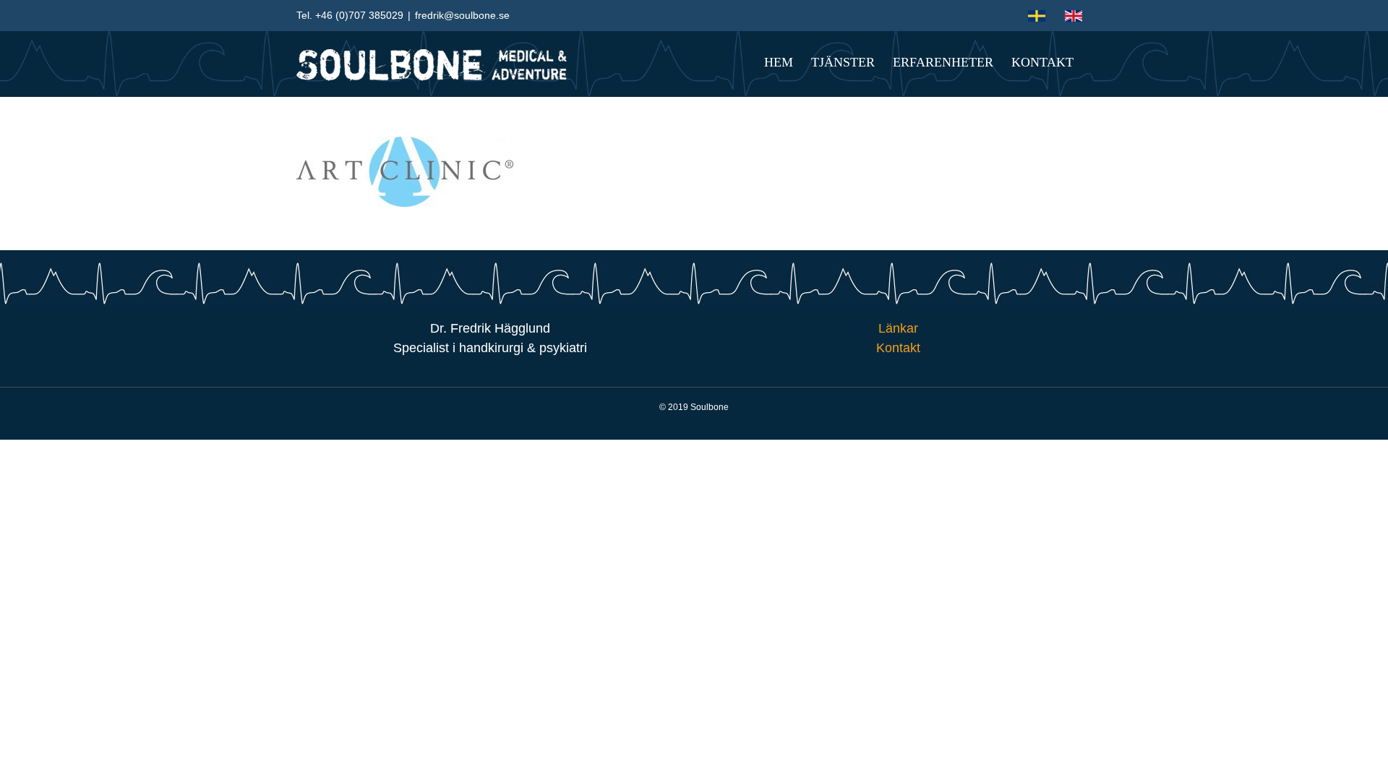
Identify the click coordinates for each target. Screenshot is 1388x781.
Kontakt (898, 348)
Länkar (898, 328)
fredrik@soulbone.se (462, 15)
